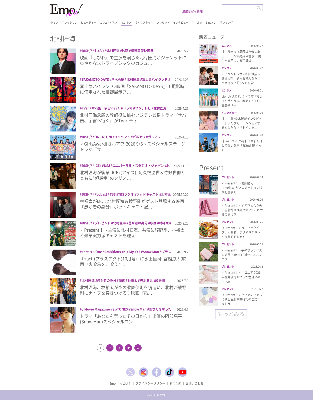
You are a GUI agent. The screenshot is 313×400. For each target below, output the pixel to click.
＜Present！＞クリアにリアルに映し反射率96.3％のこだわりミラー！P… (241, 299)
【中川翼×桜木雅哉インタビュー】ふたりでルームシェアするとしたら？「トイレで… (241, 123)
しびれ (99, 50)
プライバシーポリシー (150, 383)
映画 (125, 50)
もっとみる (231, 314)
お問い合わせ (195, 383)
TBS (113, 194)
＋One (97, 251)
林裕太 (164, 223)
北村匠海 (113, 50)
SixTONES (120, 309)
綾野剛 (160, 280)
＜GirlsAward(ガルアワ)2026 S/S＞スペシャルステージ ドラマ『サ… (132, 146)
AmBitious (113, 251)
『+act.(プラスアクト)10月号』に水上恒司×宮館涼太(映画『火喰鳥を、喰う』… (133, 261)
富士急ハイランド (155, 79)
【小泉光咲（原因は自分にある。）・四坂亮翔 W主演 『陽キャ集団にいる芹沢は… (241, 56)
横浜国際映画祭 (142, 50)
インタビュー (180, 22)
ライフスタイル (144, 22)
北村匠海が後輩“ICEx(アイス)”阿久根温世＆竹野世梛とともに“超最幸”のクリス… (132, 175)
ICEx (98, 165)
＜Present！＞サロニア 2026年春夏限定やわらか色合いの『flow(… (241, 276)
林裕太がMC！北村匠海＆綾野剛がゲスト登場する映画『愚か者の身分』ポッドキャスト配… (132, 204)
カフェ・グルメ (109, 22)
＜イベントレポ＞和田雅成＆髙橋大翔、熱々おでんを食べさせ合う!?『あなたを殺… (240, 78)
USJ (107, 165)
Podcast (101, 194)
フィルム (197, 22)
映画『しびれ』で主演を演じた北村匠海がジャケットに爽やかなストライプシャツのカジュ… (133, 60)
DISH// (87, 50)
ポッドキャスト (147, 194)
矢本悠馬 (146, 280)
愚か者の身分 (138, 223)
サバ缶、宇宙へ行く (106, 108)
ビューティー (88, 22)
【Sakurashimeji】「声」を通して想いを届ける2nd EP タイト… (242, 145)
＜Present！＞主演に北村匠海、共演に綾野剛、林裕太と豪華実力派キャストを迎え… (132, 233)
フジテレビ (143, 108)
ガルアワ (139, 136)
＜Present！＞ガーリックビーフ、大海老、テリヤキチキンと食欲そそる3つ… (241, 232)
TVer (85, 108)
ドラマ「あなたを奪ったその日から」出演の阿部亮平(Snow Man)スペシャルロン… (131, 319)
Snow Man (151, 251)
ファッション (69, 22)
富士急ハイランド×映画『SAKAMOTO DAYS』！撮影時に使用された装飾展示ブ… (132, 89)
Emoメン (211, 22)
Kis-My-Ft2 (131, 251)
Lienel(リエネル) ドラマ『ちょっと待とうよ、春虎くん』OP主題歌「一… (242, 100)
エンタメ (126, 22)
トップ (54, 22)
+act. (86, 251)
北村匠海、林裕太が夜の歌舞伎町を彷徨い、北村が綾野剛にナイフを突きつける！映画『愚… (133, 290)
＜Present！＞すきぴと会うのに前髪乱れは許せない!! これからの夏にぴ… (242, 209)
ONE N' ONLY (105, 136)
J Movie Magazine (96, 309)
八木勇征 (117, 79)
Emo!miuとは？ (120, 383)
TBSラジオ (126, 194)
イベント (123, 136)
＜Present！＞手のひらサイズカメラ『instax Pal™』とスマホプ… (241, 254)
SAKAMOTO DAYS (95, 79)
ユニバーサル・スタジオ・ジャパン (138, 165)
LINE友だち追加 (192, 11)
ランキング (226, 22)
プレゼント (163, 22)
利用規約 (175, 383)
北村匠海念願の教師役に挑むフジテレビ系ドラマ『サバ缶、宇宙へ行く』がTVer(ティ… (133, 118)
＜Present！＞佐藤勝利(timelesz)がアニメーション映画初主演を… (241, 187)
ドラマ (127, 108)
